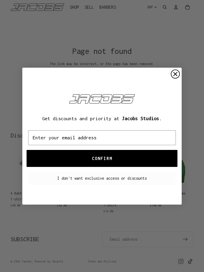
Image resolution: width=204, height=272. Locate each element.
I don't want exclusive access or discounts (102, 178)
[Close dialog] (175, 74)
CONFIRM (102, 158)
